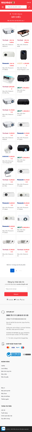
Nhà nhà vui (16, 429)
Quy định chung (5, 418)
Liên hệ (29, 2)
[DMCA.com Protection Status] (27, 354)
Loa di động (4, 368)
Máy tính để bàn (5, 396)
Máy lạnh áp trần (5, 390)
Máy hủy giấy (4, 377)
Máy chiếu (4, 374)
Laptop (3, 365)
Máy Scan (4, 393)
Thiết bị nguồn (5, 399)
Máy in (3, 388)
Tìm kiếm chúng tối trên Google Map (18, 338)
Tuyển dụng (4, 413)
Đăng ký (16, 294)
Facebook (10, 299)
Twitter (18, 299)
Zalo (23, 299)
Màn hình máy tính (6, 371)
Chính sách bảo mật (6, 416)
